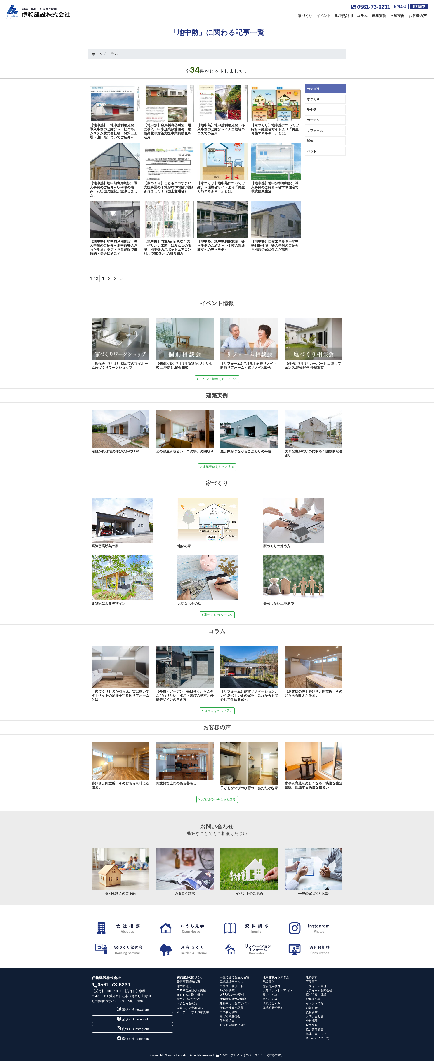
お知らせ (312, 1008)
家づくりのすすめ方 (190, 999)
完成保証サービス (231, 981)
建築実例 (379, 16)
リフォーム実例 (316, 986)
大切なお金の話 (187, 1003)
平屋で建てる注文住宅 (234, 977)
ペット (311, 151)
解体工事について (317, 1033)
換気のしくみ (271, 1003)
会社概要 (312, 1020)
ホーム (97, 54)
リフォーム (315, 130)
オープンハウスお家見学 (193, 1012)
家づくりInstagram (135, 1009)
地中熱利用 (344, 16)
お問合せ (400, 6)
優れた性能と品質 (231, 1008)
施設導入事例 (271, 986)
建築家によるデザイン (234, 1003)
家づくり (305, 16)
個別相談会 (227, 1020)
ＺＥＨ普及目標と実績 (191, 990)
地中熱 (311, 109)
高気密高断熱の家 (188, 981)
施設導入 (268, 981)
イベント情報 (314, 1003)
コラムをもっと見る (218, 711)
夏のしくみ (270, 994)
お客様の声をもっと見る (218, 799)
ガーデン (313, 120)
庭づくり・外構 (316, 994)
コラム (362, 16)
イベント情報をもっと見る (217, 379)
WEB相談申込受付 (232, 994)
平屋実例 (397, 16)
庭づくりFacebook (135, 1038)
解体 (310, 140)
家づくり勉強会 (230, 1016)
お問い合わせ (314, 1016)
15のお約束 (227, 990)
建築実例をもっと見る (218, 467)
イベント (323, 16)
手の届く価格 (228, 1012)
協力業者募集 (314, 1029)
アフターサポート (231, 986)
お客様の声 (418, 16)
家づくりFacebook (135, 1019)
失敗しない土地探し (190, 1008)
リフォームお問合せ (319, 990)
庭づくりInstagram (135, 1029)
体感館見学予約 (273, 1008)
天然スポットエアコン (277, 990)
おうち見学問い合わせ (234, 1025)
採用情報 (312, 1025)
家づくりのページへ (218, 615)
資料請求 (419, 6)
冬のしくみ (270, 999)
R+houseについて (317, 1038)
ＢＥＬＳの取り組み (190, 994)
